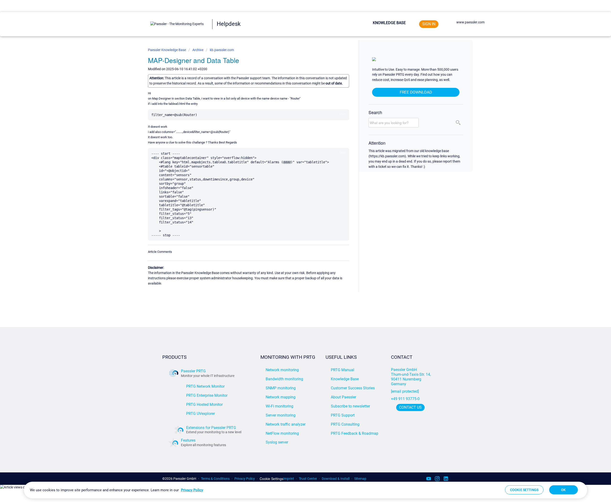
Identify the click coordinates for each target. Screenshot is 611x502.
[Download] (296, 193)
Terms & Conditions (215, 479)
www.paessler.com (470, 22)
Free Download (416, 92)
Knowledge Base (389, 23)
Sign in (428, 24)
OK (563, 490)
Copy (342, 113)
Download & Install (335, 479)
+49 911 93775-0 (405, 398)
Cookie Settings (271, 479)
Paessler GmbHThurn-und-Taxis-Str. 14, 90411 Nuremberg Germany (411, 376)
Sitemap (360, 479)
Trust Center (308, 479)
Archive (197, 50)
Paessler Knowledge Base (167, 50)
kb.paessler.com (222, 50)
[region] (305, 490)
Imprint (288, 479)
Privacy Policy (244, 479)
